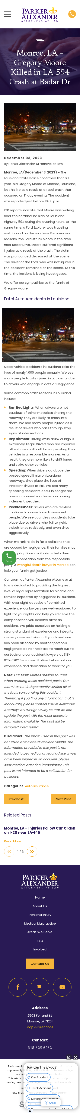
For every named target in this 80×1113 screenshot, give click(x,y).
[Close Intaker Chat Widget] (76, 1057)
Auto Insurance (37, 786)
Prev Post (16, 799)
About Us (40, 906)
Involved (40, 949)
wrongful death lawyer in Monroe (43, 564)
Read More (12, 841)
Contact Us (40, 963)
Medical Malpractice (40, 923)
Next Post (63, 799)
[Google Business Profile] (40, 987)
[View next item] (32, 851)
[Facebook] (18, 987)
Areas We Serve (39, 932)
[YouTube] (62, 987)
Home (40, 897)
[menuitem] (18, 1093)
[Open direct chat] (69, 1057)
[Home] (39, 14)
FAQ (40, 940)
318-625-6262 (40, 1048)
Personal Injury (40, 914)
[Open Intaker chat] (30, 1111)
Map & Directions (40, 1027)
